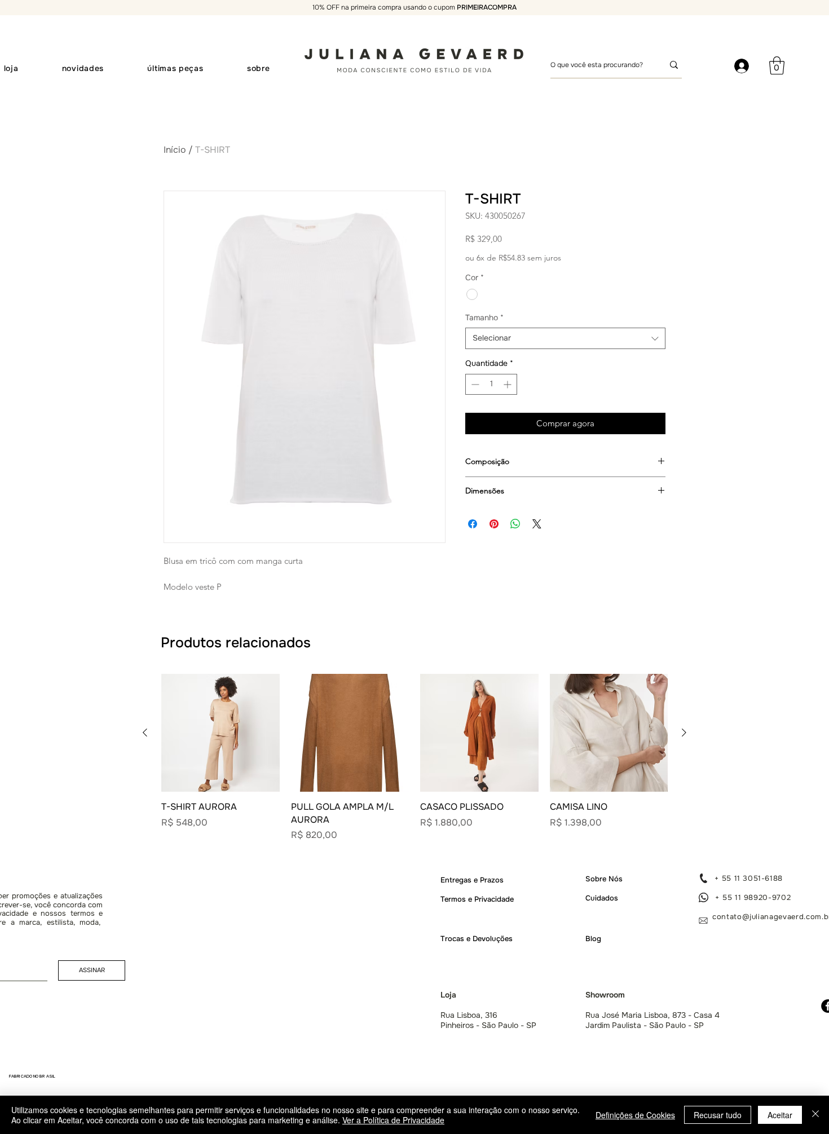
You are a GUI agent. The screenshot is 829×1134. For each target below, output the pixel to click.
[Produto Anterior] (145, 732)
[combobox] (565, 338)
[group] (414, 757)
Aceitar (780, 1114)
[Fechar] (815, 1115)
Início (175, 150)
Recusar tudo (718, 1114)
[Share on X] (537, 524)
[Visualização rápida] (220, 733)
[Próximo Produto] (684, 732)
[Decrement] (474, 384)
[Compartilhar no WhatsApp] (515, 524)
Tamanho (484, 317)
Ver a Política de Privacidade (393, 1120)
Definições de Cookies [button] (635, 1114)
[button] (776, 65)
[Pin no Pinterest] (494, 524)
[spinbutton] (491, 384)
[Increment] (508, 384)
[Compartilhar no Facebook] (472, 524)
